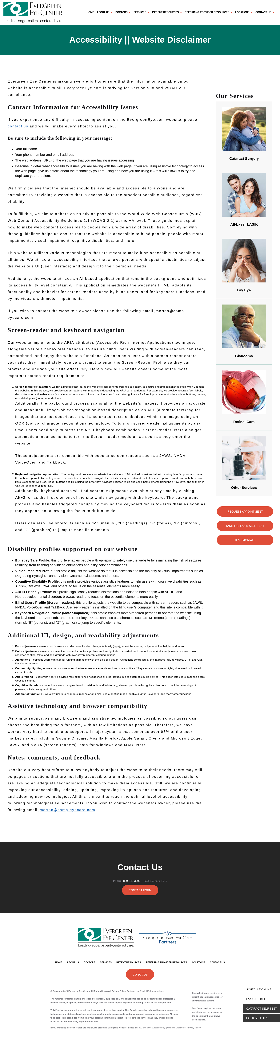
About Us (103, 12)
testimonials (244, 540)
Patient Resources (165, 12)
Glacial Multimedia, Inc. (151, 991)
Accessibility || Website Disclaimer (169, 1028)
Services (140, 12)
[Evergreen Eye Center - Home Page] (45, 12)
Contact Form (140, 890)
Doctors (121, 12)
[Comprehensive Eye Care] (167, 938)
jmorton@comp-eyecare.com (67, 810)
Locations (242, 12)
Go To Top (140, 974)
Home (90, 12)
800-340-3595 (131, 880)
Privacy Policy (194, 1028)
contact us (18, 126)
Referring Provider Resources (207, 12)
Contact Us (263, 12)
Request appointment (245, 511)
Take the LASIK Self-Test (245, 525)
